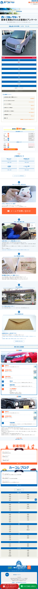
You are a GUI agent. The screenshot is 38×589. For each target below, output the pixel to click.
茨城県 (28, 506)
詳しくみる (9, 162)
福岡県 (10, 550)
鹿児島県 (10, 555)
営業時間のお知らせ (5, 456)
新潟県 (10, 514)
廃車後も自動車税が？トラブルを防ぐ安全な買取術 (9, 478)
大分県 (28, 552)
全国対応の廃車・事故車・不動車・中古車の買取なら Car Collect (19, 570)
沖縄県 (28, 555)
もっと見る (19, 463)
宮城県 (28, 498)
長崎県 (10, 552)
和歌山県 (11, 26)
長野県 (28, 514)
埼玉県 (10, 506)
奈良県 (10, 529)
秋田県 (10, 496)
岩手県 (28, 496)
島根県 (28, 537)
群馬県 (10, 504)
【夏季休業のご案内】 (5, 460)
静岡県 (28, 516)
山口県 (10, 539)
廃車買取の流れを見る (19, 341)
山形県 (10, 498)
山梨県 (10, 516)
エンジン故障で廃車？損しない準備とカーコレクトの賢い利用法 (11, 474)
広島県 (10, 537)
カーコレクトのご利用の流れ (19, 175)
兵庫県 (10, 531)
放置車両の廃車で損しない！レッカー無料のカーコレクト (10, 482)
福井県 (10, 521)
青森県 (28, 494)
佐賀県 (28, 550)
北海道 (10, 494)
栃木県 (28, 504)
